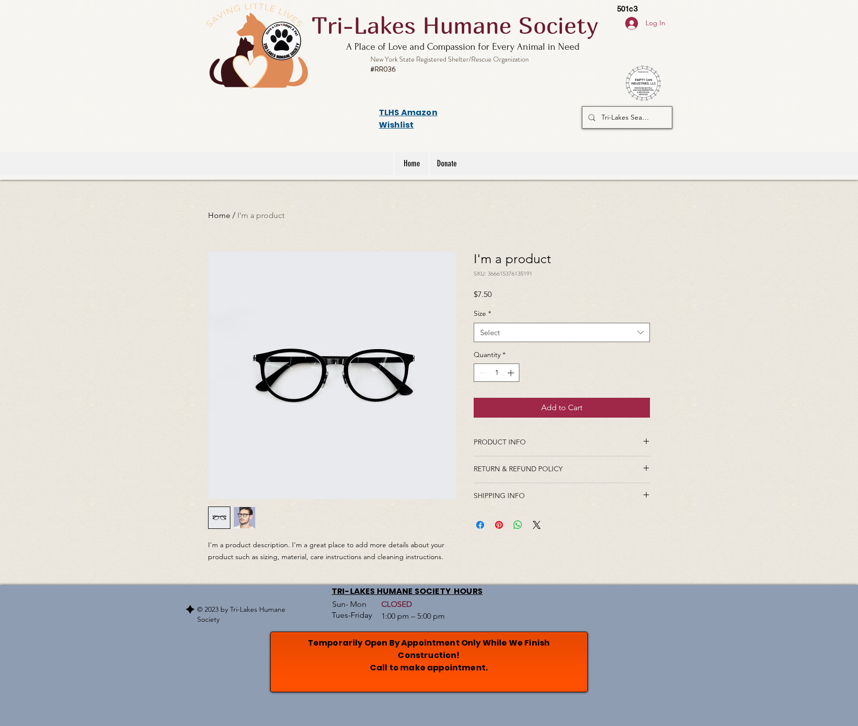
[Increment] (511, 372)
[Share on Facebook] (480, 525)
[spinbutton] (496, 372)
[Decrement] (481, 372)
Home (219, 215)
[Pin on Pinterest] (499, 525)
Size (482, 313)
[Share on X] (537, 525)
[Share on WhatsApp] (518, 525)
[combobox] (562, 332)
